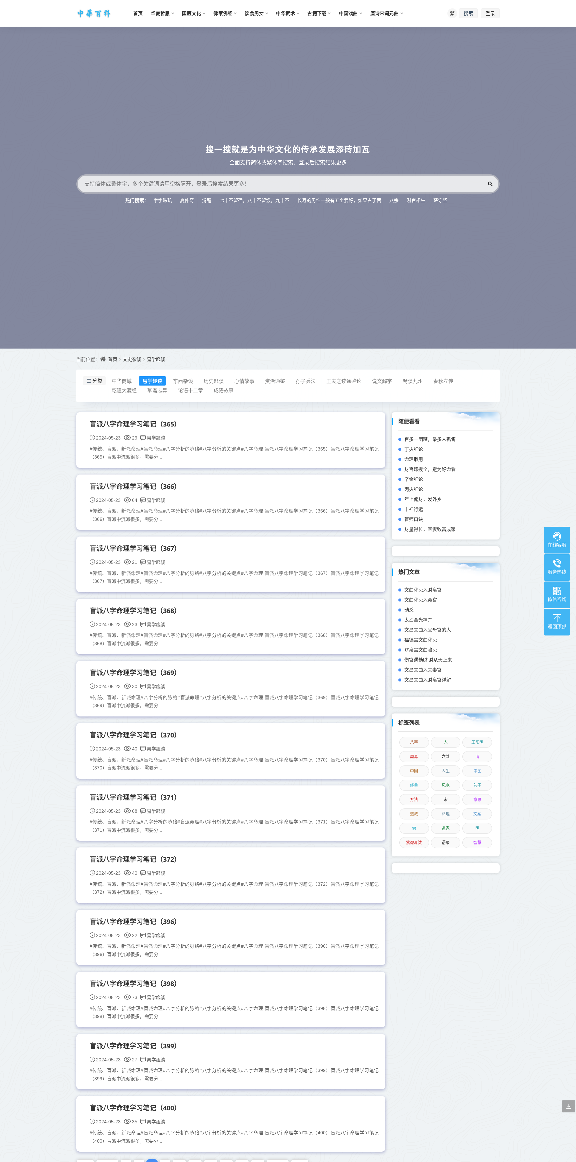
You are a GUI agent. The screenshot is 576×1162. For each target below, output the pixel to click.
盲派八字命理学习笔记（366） (135, 486)
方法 (414, 799)
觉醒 (206, 200)
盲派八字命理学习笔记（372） (135, 859)
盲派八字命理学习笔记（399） (135, 1045)
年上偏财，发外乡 (423, 499)
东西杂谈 (183, 381)
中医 (477, 771)
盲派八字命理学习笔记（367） (135, 548)
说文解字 (382, 381)
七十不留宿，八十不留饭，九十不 (254, 200)
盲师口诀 (413, 519)
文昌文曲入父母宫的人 (427, 629)
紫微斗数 (414, 842)
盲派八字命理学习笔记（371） (135, 797)
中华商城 (122, 381)
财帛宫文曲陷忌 (420, 649)
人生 (446, 771)
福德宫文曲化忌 (420, 639)
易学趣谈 (156, 359)
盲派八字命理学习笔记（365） (135, 424)
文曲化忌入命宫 (420, 599)
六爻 (446, 756)
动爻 (409, 609)
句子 (477, 785)
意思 (477, 799)
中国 (414, 771)
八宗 (394, 200)
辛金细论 (413, 479)
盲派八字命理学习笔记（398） (135, 983)
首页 (112, 359)
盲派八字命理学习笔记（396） (135, 921)
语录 (446, 842)
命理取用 (413, 459)
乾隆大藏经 (124, 390)
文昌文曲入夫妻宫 (423, 669)
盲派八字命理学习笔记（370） (135, 734)
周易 (414, 756)
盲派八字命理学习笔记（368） (135, 610)
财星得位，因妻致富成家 (430, 529)
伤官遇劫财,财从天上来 (428, 659)
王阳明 (477, 742)
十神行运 (413, 509)
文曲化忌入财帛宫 (423, 589)
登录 (490, 13)
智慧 (477, 842)
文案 (477, 814)
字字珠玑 (162, 200)
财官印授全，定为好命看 (430, 469)
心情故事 (244, 381)
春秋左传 (443, 381)
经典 (414, 785)
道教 (414, 814)
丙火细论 (413, 489)
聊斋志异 (157, 390)
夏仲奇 (187, 200)
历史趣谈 (214, 381)
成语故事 (224, 390)
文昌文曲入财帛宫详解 (427, 679)
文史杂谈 (132, 359)
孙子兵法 (306, 381)
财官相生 (416, 200)
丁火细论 (413, 449)
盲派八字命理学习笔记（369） (135, 672)
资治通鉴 (275, 381)
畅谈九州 (413, 381)
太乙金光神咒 (418, 619)
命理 (446, 814)
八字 (414, 742)
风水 (446, 785)
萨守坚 (440, 200)
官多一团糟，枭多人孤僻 (430, 439)
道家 (446, 828)
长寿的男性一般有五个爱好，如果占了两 (339, 200)
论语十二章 (190, 390)
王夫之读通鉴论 (343, 381)
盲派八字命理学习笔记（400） (135, 1107)
